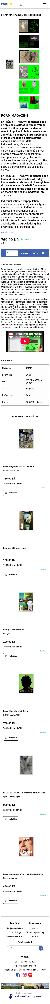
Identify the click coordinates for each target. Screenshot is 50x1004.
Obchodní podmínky (35, 932)
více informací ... (8, 232)
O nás (35, 928)
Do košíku (13, 493)
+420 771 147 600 (26, 961)
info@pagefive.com (27, 965)
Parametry (6, 360)
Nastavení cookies (15, 936)
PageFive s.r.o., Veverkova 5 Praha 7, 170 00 (25, 970)
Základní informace (11, 264)
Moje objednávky (15, 928)
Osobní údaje (15, 932)
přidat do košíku (30, 253)
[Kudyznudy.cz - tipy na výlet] (25, 988)
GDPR (35, 936)
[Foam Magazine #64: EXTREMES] (29, 32)
